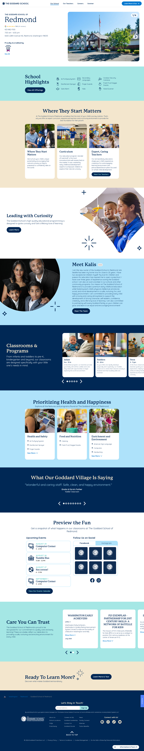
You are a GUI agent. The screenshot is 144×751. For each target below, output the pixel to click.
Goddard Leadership (71, 720)
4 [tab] (74, 381)
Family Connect (84, 720)
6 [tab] (75, 503)
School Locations (55, 720)
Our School (54, 3)
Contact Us (68, 723)
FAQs (51, 723)
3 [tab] (72, 381)
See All (7, 54)
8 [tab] (80, 503)
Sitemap (82, 723)
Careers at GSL (69, 717)
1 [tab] (67, 381)
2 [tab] (69, 381)
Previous (71, 37)
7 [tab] (78, 503)
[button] (48, 546)
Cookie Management (81, 740)
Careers (80, 3)
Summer (90, 3)
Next (135, 37)
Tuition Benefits (84, 726)
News (81, 717)
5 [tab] (76, 381)
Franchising (53, 726)
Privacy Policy (52, 740)
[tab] (84, 543)
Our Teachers (68, 3)
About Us (52, 717)
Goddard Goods (69, 726)
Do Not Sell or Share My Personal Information (105, 740)
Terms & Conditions (65, 740)
